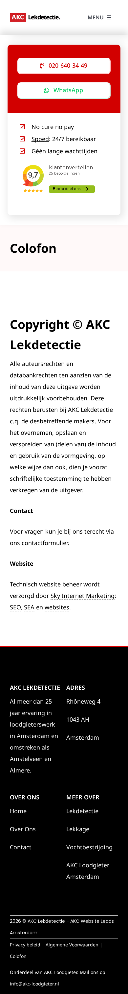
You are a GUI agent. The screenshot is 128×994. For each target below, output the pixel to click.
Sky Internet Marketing (83, 596)
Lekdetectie (82, 811)
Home (18, 811)
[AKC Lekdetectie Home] (36, 16)
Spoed (40, 139)
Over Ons (23, 829)
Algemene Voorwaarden (72, 944)
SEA (29, 607)
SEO (15, 607)
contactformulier (45, 543)
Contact (21, 847)
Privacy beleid (25, 944)
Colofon (18, 956)
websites (57, 607)
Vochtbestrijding (89, 847)
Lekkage (77, 829)
